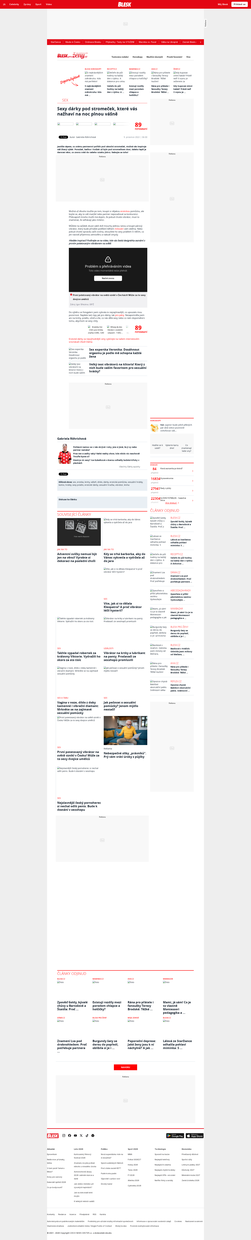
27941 (154, 488)
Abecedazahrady (181, 590)
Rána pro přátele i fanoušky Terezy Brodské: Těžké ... (160, 89)
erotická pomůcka (118, 482)
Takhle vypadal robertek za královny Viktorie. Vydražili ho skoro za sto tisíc (78, 656)
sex (74, 482)
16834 (154, 478)
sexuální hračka (106, 485)
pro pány (119, 315)
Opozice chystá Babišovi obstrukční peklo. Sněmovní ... (180, 687)
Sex (65, 100)
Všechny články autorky (129, 466)
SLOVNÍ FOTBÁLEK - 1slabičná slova (173, 499)
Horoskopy (137, 57)
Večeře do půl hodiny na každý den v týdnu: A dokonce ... (182, 560)
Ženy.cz (176, 69)
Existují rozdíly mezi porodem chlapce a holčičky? (107, 1006)
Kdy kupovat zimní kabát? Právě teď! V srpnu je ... (182, 89)
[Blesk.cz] (124, 4)
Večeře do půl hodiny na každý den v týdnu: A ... (115, 89)
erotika (80, 482)
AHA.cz (154, 69)
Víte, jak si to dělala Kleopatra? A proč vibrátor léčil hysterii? (123, 606)
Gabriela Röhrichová (86, 137)
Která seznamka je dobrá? (171, 468)
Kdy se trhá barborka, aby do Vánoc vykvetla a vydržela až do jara (124, 557)
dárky (106, 482)
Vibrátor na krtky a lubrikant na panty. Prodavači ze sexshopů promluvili (124, 656)
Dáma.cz (175, 572)
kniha (126, 485)
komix (61, 485)
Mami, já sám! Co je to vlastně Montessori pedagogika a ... (182, 615)
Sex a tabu (62, 697)
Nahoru (125, 1067)
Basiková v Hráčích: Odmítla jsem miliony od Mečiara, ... (181, 651)
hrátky (68, 485)
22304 (154, 498)
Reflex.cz (176, 681)
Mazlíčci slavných (155, 57)
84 (154, 468)
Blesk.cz (175, 517)
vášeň (93, 482)
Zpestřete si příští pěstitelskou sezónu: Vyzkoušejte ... (181, 597)
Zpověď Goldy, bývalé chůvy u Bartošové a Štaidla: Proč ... (181, 524)
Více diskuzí (171, 503)
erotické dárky (91, 485)
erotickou (125, 211)
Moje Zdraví (133, 1018)
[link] (64, 1136)
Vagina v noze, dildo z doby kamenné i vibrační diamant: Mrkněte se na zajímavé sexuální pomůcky (78, 707)
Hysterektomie (166, 478)
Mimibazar (177, 608)
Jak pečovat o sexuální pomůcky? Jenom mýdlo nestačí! (121, 705)
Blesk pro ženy (179, 626)
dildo (99, 482)
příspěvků (154, 473)
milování (119, 228)
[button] (175, 1136)
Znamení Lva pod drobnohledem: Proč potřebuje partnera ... (181, 579)
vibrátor (119, 485)
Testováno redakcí (120, 57)
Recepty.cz (112, 69)
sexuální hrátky (135, 482)
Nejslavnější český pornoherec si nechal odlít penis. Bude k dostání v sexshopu (79, 806)
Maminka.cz (134, 69)
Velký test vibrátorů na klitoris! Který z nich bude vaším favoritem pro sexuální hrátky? (117, 367)
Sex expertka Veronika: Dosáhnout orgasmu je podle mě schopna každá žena (115, 353)
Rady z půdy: (165, 488)
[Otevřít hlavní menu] (4, 4)
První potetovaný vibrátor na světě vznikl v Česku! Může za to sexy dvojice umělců (78, 755)
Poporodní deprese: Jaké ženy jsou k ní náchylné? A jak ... (142, 1044)
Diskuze (154, 465)
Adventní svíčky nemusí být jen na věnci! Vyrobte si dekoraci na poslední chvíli (77, 557)
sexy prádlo (78, 485)
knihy (87, 482)
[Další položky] (200, 42)
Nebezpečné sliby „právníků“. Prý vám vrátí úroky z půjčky (125, 755)
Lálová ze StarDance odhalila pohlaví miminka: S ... (181, 542)
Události (108, 648)
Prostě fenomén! (174, 57)
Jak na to (62, 549)
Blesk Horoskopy (93, 69)
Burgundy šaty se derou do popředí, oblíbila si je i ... (180, 633)
